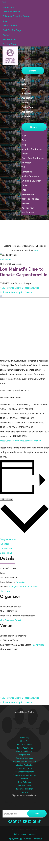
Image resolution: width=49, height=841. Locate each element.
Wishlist (24, 778)
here (36, 250)
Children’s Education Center (16, 16)
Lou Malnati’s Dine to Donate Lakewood (19, 287)
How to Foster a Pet (24, 751)
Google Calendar (8, 539)
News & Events (10, 25)
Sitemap (32, 834)
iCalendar (4, 543)
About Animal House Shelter (24, 761)
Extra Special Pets (24, 744)
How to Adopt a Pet (24, 748)
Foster (24, 102)
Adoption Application (31, 149)
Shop (5, 20)
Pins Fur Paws (9, 39)
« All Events (5, 259)
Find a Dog (24, 737)
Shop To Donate (24, 782)
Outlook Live (6, 552)
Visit (5, 2)
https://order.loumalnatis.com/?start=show (20, 440)
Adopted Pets (24, 754)
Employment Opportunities (24, 775)
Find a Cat (24, 741)
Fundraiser (20, 581)
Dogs (24, 79)
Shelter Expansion (11, 11)
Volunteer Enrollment (24, 771)
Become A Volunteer (24, 758)
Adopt (24, 88)
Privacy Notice (20, 834)
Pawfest (6, 34)
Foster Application (24, 768)
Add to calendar (6, 499)
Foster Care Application (32, 158)
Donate (32, 70)
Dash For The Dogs (12, 30)
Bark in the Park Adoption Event (16, 292)
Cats (23, 83)
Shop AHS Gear (24, 785)
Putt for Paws (9, 44)
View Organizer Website (11, 620)
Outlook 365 (6, 548)
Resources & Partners (25, 788)
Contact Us (8, 6)
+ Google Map (37, 644)
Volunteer (26, 116)
